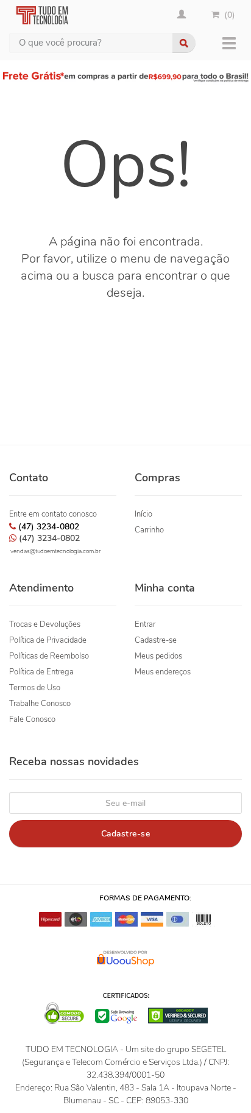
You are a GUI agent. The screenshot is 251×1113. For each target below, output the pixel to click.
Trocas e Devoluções (44, 624)
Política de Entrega (41, 671)
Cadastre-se (156, 640)
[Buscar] (184, 43)
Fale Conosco (32, 719)
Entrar (145, 624)
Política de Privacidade (48, 640)
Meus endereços (163, 671)
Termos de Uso (34, 687)
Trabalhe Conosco (40, 703)
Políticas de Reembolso (49, 656)
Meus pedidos (158, 656)
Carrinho (149, 530)
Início (143, 514)
